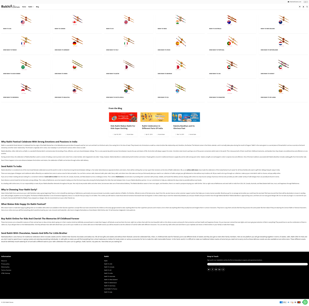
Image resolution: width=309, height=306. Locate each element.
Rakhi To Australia (215, 28)
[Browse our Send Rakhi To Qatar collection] (128, 65)
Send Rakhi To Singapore (217, 97)
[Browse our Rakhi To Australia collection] (231, 20)
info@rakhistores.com (295, 1)
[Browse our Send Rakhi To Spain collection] (180, 41)
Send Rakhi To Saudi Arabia (11, 73)
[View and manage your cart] (300, 6)
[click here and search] (307, 6)
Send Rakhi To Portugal (216, 50)
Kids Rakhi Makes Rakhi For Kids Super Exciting (123, 127)
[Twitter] (208, 269)
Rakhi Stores (9, 302)
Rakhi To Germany (109, 286)
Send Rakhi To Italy (112, 50)
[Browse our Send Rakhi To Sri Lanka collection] (283, 89)
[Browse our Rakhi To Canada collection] (77, 20)
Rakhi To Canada (60, 28)
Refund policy (5, 267)
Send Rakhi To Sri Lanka (268, 97)
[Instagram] (223, 269)
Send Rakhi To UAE (215, 73)
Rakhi (30, 7)
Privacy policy (5, 264)
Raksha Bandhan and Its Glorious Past (184, 127)
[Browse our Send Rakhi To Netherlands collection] (283, 41)
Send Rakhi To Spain (164, 50)
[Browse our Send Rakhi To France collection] (25, 41)
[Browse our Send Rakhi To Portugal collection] (231, 41)
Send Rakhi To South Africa (115, 97)
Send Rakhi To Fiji (163, 97)
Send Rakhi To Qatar (112, 73)
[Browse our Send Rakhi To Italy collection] (128, 41)
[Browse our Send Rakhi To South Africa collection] (128, 89)
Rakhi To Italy (108, 292)
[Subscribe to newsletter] (305, 264)
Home (24, 7)
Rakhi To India (162, 28)
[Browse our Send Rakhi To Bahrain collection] (180, 65)
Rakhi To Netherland (110, 283)
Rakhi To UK (110, 28)
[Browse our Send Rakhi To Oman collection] (77, 65)
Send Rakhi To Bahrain (165, 73)
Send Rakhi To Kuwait (267, 73)
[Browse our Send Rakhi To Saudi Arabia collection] (25, 65)
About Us (4, 261)
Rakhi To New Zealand (268, 28)
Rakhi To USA (7, 28)
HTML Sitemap (5, 273)
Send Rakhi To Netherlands (269, 50)
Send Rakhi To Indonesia (11, 97)
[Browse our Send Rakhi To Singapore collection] (231, 89)
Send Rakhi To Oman (61, 73)
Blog (37, 7)
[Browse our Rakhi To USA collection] (25, 20)
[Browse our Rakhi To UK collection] (128, 20)
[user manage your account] (303, 6)
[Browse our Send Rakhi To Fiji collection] (180, 89)
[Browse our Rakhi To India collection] (180, 20)
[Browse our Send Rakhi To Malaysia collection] (77, 89)
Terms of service (6, 270)
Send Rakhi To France (10, 50)
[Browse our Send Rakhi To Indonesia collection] (25, 89)
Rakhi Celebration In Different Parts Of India (152, 127)
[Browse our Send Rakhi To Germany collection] (77, 41)
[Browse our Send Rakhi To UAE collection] (231, 65)
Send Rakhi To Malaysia (62, 97)
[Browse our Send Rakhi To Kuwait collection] (283, 65)
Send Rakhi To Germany (62, 50)
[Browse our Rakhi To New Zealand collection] (283, 20)
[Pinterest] (216, 269)
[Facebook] (212, 269)
